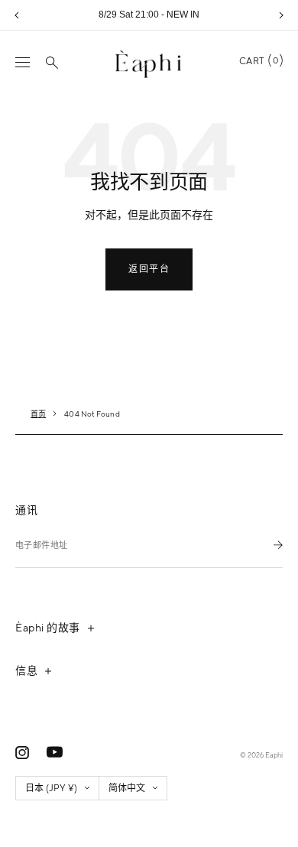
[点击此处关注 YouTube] (55, 752)
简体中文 (127, 788)
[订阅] (278, 544)
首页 (38, 413)
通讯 (26, 510)
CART (258, 61)
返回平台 (149, 269)
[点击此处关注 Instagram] (22, 752)
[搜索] (52, 63)
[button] (17, 15)
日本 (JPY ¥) (51, 788)
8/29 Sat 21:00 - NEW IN (149, 14)
